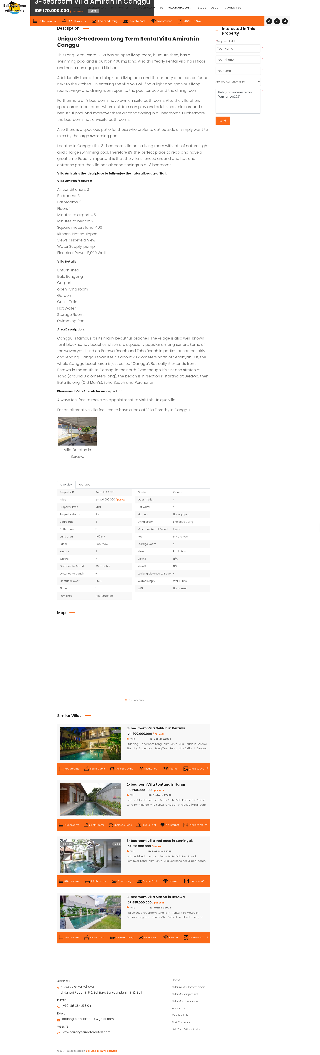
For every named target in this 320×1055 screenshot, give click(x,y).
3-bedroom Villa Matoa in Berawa (156, 897)
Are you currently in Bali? (232, 81)
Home (176, 980)
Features (84, 484)
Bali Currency (181, 1022)
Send (222, 120)
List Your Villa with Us (186, 1029)
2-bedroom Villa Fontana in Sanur (156, 784)
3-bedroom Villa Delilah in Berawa (156, 728)
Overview (66, 484)
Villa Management (185, 994)
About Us (178, 1008)
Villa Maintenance (185, 1001)
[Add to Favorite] (277, 21)
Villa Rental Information (188, 987)
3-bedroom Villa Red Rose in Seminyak (160, 840)
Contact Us (180, 1015)
